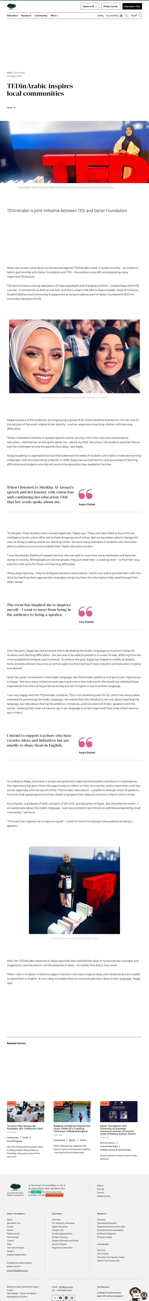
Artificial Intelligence (106, 1233)
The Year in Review (15, 1247)
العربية (134, 15)
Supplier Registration (16, 1254)
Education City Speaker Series (111, 1257)
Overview (56, 1219)
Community (41, 15)
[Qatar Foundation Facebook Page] (60, 1298)
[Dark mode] (127, 15)
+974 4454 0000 (64, 1290)
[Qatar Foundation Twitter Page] (55, 1298)
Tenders (10, 1251)
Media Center (110, 6)
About (100, 1185)
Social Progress (14, 1141)
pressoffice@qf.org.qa (17, 1270)
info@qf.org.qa (66, 1287)
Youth (25, 1137)
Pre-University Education (63, 1223)
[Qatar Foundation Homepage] (12, 6)
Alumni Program (59, 1244)
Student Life (58, 1230)
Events (100, 1192)
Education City (132, 6)
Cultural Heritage (109, 1146)
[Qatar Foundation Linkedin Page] (66, 1298)
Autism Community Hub (108, 1260)
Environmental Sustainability (110, 1230)
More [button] (54, 15)
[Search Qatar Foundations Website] (140, 15)
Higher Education (60, 1226)
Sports (72, 1140)
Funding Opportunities (62, 1233)
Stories (100, 1189)
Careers (10, 1240)
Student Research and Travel (65, 1240)
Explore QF (88, 6)
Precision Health (104, 1237)
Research (26, 15)
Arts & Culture (107, 1142)
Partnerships (13, 1237)
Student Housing (60, 1237)
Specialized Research (107, 1223)
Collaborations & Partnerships (115, 1149)
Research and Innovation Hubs (111, 1226)
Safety (100, 15)
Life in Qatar (103, 1253)
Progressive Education (62, 1247)
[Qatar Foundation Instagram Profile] (72, 1298)
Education (12, 15)
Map (9, 1244)
